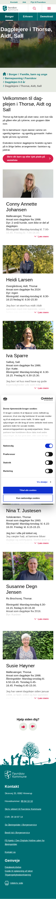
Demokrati (46, 16)
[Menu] (49, 8)
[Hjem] (10, 8)
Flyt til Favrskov (38, 2)
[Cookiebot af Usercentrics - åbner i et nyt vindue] (41, 399)
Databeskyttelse (13, 867)
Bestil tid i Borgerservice (17, 832)
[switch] (49, 454)
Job (24, 2)
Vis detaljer (42, 482)
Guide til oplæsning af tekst (19, 871)
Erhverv (28, 16)
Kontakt (14, 2)
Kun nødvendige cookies (28, 498)
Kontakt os (10, 852)
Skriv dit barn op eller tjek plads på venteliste (26, 158)
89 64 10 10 (27, 801)
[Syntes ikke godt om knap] (33, 727)
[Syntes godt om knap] (23, 727)
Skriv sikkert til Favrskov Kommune (23, 809)
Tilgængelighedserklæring (18, 875)
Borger (9, 16)
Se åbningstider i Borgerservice (21, 825)
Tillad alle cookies (28, 490)
